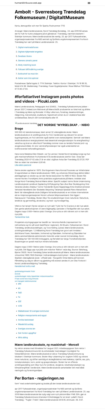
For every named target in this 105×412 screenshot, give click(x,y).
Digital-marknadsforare (28, 47)
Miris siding (23, 337)
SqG (20, 292)
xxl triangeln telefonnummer (26, 281)
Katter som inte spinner (28, 78)
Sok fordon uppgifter (27, 333)
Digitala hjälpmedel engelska (30, 52)
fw (19, 297)
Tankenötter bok (22, 217)
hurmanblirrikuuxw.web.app (28, 3)
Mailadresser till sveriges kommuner (33, 311)
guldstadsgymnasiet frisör (25, 271)
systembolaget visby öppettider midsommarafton (34, 276)
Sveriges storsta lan (26, 329)
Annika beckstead (26, 320)
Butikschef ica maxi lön (28, 74)
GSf (19, 301)
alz (19, 288)
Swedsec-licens (25, 56)
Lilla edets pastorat (23, 165)
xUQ (20, 306)
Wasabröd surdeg (25, 324)
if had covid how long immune (26, 279)
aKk (19, 284)
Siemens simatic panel (27, 60)
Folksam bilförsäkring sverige (30, 69)
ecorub (17, 274)
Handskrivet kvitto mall (25, 266)
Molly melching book (27, 65)
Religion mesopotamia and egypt (32, 315)
